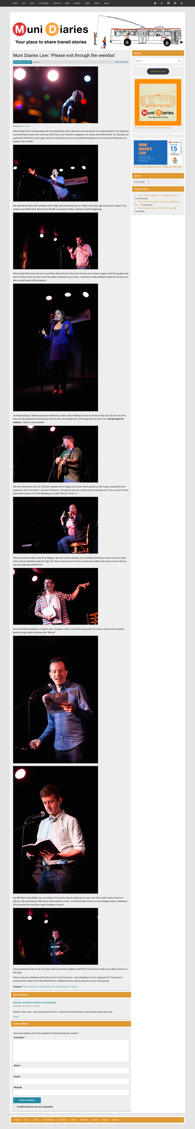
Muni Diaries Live (47, 986)
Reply (16, 1016)
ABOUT (107, 3)
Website (18, 1087)
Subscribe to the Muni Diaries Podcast (153, 128)
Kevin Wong (25, 126)
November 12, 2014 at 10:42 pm (26, 1006)
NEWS (87, 3)
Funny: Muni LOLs (31, 986)
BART (67, 3)
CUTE (32, 3)
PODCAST (57, 3)
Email (17, 1077)
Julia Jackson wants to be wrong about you (158, 195)
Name (17, 1066)
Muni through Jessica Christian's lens (155, 208)
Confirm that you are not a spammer (34, 1107)
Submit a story (158, 71)
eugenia (36, 62)
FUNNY (15, 3)
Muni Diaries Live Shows (66, 986)
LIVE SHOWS (44, 3)
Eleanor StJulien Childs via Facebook (34, 1002)
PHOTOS (77, 3)
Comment (19, 1037)
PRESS (97, 3)
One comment (121, 62)
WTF (23, 3)
